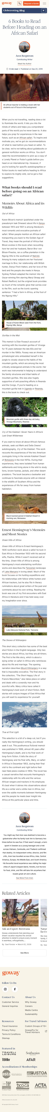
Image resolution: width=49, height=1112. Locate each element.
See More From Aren (24, 878)
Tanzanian (30, 568)
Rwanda (39, 388)
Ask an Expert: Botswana (16, 928)
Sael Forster (10, 944)
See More (24, 953)
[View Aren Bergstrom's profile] (24, 46)
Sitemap (6, 1038)
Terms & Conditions (11, 1034)
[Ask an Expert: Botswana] (20, 912)
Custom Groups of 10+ (36, 1026)
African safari (25, 137)
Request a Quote (31, 3)
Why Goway (31, 1002)
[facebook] (15, 989)
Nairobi (36, 256)
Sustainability (31, 1014)
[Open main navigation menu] (44, 3)
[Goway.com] (7, 3)
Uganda (28, 388)
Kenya (42, 223)
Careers (28, 1006)
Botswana (9, 460)
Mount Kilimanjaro (29, 668)
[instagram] (5, 989)
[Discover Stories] (43, 10)
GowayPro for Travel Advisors (32, 1031)
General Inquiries (10, 1006)
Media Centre (31, 1010)
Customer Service (10, 1002)
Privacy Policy (8, 1030)
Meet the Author (24, 64)
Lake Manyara (11, 571)
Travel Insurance (9, 1026)
